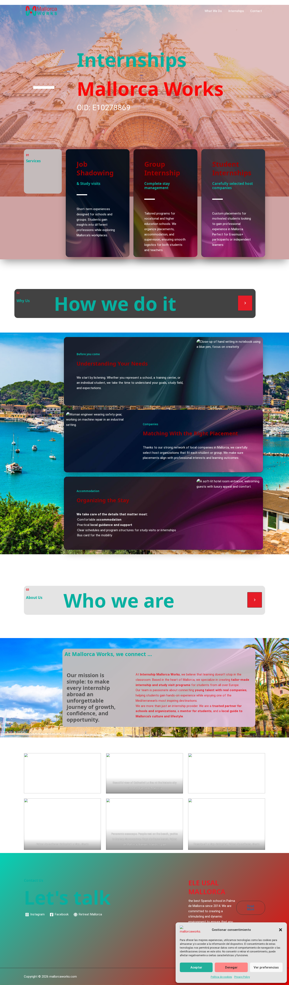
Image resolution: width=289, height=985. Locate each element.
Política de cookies (221, 976)
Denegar (231, 967)
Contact (256, 11)
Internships (236, 11)
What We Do (213, 11)
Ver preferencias (266, 967)
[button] (280, 930)
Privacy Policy (242, 976)
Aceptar (196, 967)
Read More (250, 907)
